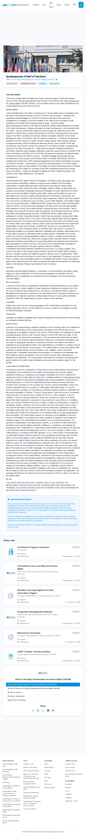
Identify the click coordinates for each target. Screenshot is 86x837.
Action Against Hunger (31, 771)
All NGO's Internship (30, 767)
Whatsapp (68, 801)
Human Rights (14, 103)
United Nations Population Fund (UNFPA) (11, 805)
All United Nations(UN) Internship (10, 770)
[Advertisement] (43, 26)
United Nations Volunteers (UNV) (11, 811)
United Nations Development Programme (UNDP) (11, 777)
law (12, 380)
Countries (35, 5)
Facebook (68, 784)
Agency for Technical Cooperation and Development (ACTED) (31, 776)
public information (64, 181)
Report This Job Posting (16, 700)
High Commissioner (71, 101)
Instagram (68, 794)
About (59, 5)
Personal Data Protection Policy (73, 775)
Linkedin (68, 787)
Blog (45, 781)
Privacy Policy (70, 767)
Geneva (43, 83)
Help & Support (49, 787)
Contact (67, 5)
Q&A (74, 4)
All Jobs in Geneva (15, 692)
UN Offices (6, 782)
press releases (29, 151)
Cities (44, 5)
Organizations (24, 5)
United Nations (29, 298)
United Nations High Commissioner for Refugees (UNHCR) (9, 793)
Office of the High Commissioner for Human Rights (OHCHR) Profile (32, 684)
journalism (68, 271)
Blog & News (51, 5)
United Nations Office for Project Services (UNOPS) (12, 800)
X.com (67, 791)
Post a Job (48, 784)
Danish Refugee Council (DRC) (31, 788)
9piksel (61, 832)
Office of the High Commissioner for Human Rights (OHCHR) (30, 79)
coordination (69, 113)
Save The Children (29, 809)
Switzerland (55, 83)
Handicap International (31, 792)
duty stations (24, 438)
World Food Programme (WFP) (11, 822)
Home (14, 5)
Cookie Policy (70, 764)
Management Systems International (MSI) (31, 797)
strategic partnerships (58, 156)
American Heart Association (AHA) (29, 783)
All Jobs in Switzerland (16, 696)
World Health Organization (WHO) (12, 816)
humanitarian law (42, 380)
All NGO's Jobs (28, 764)
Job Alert (81, 5)
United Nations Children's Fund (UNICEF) (11, 787)
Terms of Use (69, 771)
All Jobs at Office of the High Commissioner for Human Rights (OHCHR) (34, 688)
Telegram (68, 797)
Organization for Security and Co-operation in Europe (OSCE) (32, 803)
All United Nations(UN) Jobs (10, 765)
